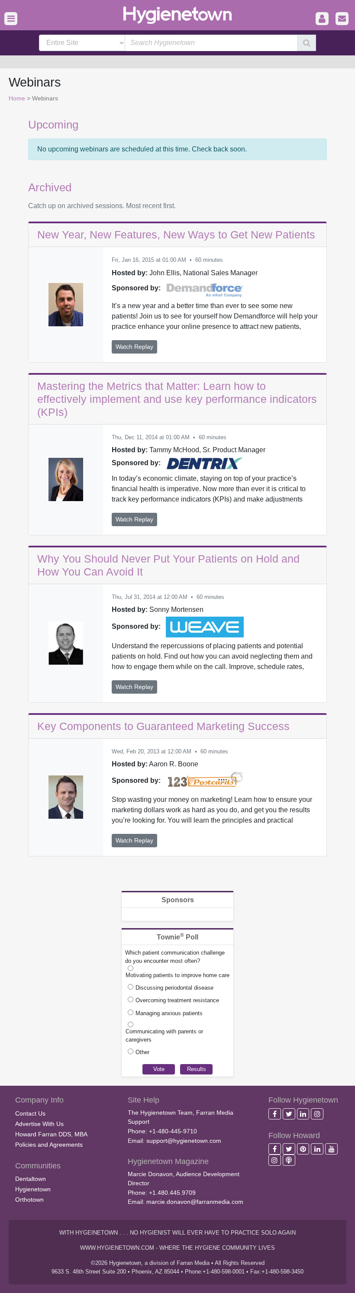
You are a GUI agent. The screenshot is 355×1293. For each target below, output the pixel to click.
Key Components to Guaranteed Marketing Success (163, 726)
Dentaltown (30, 1178)
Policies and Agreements (49, 1144)
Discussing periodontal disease (174, 987)
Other (142, 1052)
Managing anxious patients (169, 1013)
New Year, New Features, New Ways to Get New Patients (176, 234)
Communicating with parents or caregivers (164, 1035)
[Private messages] (342, 19)
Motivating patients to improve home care (177, 975)
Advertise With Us (39, 1123)
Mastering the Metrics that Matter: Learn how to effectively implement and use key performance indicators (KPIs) (177, 399)
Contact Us (30, 1113)
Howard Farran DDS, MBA (51, 1134)
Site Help (143, 1100)
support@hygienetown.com (183, 1140)
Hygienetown (33, 1189)
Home (17, 98)
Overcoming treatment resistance (177, 1000)
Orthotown (29, 1199)
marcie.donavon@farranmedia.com (194, 1201)
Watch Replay (134, 346)
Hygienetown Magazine (168, 1161)
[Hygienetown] (177, 14)
